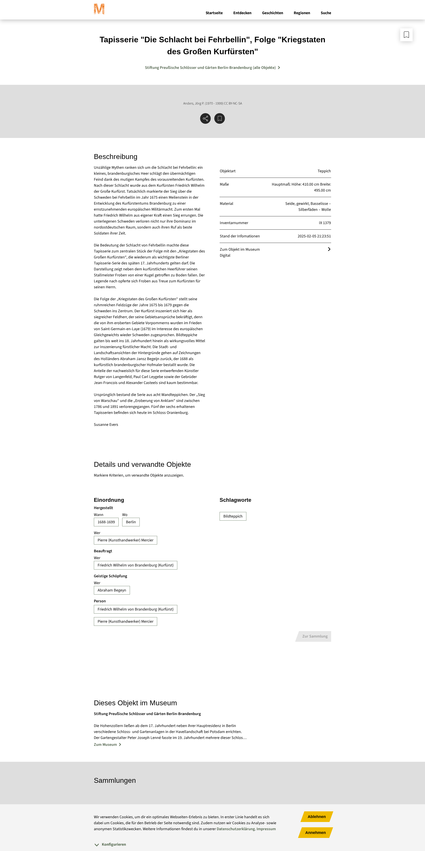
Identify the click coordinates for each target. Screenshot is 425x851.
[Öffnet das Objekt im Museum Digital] (329, 249)
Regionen (302, 13)
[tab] (212, 844)
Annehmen (315, 832)
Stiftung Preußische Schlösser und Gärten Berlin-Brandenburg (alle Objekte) (210, 67)
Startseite (214, 13)
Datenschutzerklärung (236, 829)
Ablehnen (317, 816)
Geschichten (272, 13)
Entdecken (242, 13)
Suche (326, 13)
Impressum (266, 829)
